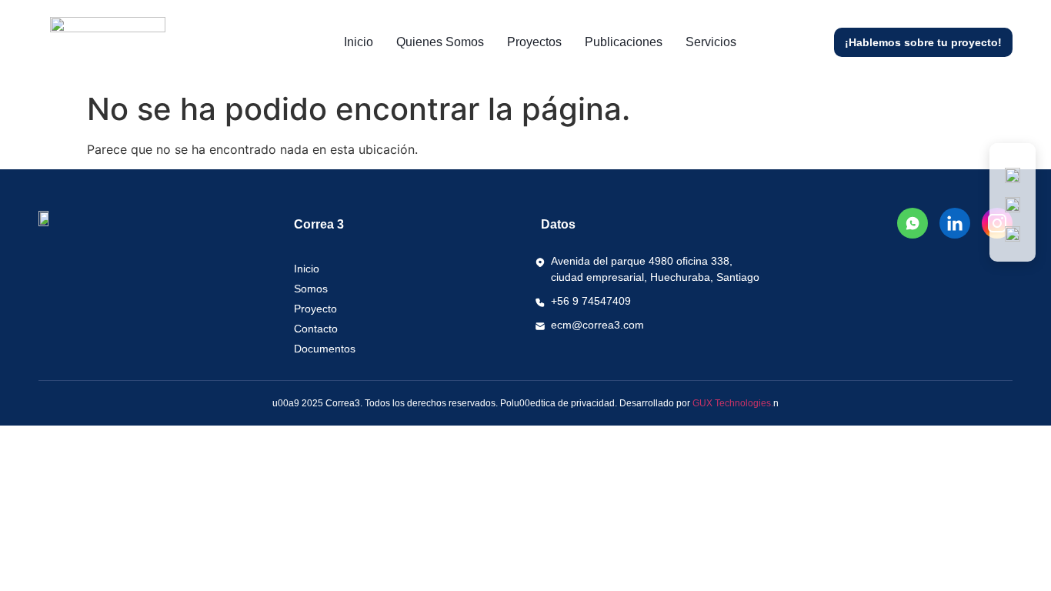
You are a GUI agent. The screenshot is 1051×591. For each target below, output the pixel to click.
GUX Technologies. (732, 403)
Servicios (711, 41)
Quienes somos (440, 41)
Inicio (358, 41)
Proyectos (534, 41)
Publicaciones (623, 41)
